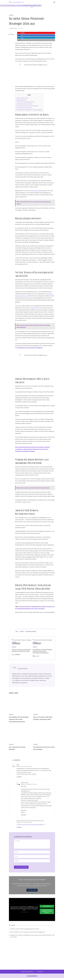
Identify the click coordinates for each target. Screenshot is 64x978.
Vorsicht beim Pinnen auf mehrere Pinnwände (27, 105)
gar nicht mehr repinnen (36, 190)
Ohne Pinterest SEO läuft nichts (24, 104)
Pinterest (11, 15)
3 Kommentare (10, 34)
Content (22, 631)
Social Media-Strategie (31, 631)
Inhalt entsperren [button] (47, 906)
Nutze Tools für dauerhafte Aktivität (25, 102)
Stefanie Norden (24, 782)
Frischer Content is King (22, 98)
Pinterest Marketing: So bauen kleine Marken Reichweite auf (30, 820)
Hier (13, 680)
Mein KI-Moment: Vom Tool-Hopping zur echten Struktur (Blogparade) (27, 932)
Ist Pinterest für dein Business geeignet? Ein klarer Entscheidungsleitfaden (19, 719)
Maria (17, 765)
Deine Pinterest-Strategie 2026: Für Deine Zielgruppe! (29, 109)
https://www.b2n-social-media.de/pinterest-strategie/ (31, 824)
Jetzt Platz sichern (32, 890)
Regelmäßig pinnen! (21, 100)
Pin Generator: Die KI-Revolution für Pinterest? (44, 748)
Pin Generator (32, 307)
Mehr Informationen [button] (24, 912)
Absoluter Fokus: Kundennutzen (24, 107)
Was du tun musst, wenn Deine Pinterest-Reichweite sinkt (42, 718)
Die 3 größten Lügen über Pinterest (17, 748)
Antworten (19, 776)
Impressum (40, 971)
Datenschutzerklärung (27, 971)
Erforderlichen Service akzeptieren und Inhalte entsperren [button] (47, 911)
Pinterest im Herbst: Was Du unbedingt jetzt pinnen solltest (24, 929)
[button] (21, 33)
